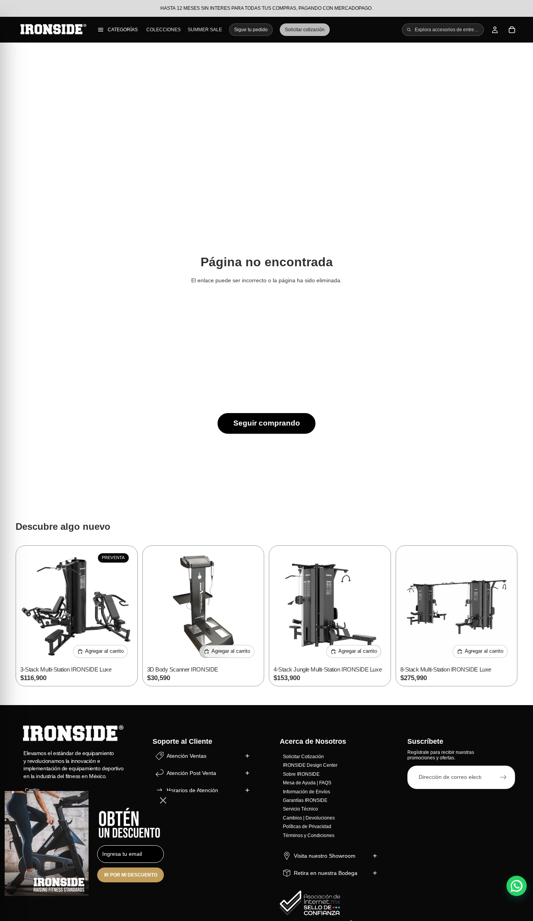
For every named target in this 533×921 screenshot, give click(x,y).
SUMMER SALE (205, 29)
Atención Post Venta (191, 773)
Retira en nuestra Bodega (325, 872)
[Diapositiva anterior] (32, 606)
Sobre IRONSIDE (301, 774)
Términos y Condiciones (308, 835)
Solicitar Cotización (303, 756)
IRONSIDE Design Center (310, 765)
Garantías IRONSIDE (305, 800)
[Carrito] (512, 29)
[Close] (163, 800)
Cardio (32, 790)
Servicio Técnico (300, 809)
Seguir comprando (266, 423)
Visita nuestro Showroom (324, 855)
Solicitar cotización (305, 29)
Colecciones (163, 29)
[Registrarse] (503, 777)
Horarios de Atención (192, 790)
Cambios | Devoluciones (309, 817)
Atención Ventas (186, 755)
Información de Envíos (306, 791)
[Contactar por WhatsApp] (516, 886)
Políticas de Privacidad (307, 826)
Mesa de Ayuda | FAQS (307, 783)
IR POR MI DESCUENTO (130, 875)
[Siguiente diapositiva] (121, 606)
